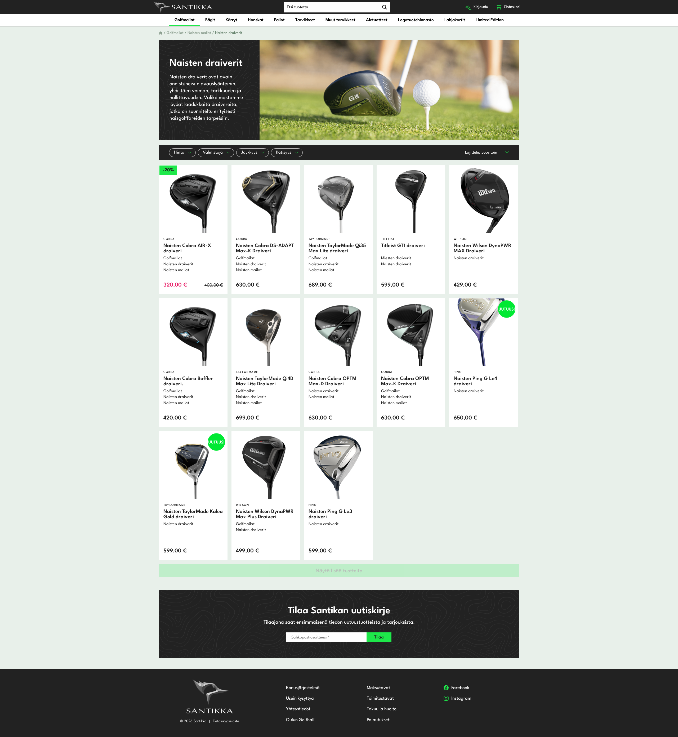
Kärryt (231, 20)
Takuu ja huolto (381, 709)
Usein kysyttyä (300, 698)
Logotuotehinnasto (416, 20)
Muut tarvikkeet (340, 20)
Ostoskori (512, 7)
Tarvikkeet (305, 20)
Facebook (460, 688)
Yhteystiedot (298, 709)
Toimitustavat (380, 698)
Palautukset (378, 720)
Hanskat (256, 20)
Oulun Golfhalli (300, 720)
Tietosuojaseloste (226, 721)
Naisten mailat (199, 33)
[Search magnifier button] (384, 7)
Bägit (210, 20)
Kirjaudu (481, 7)
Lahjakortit (454, 20)
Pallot (279, 20)
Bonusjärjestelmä (303, 688)
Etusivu (161, 33)
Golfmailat (185, 20)
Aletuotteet (376, 20)
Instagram (461, 698)
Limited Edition (490, 20)
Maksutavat (378, 688)
